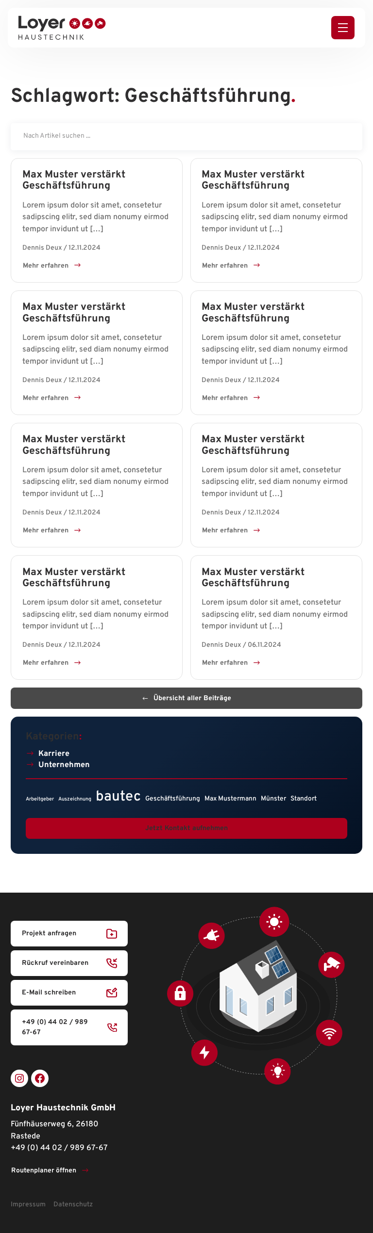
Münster (273, 799)
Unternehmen (64, 765)
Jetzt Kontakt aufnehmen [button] (186, 828)
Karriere (53, 754)
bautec (118, 797)
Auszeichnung (74, 799)
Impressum (28, 1205)
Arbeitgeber (40, 799)
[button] (343, 27)
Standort (303, 799)
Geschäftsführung (172, 799)
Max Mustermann (230, 799)
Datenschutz (73, 1205)
